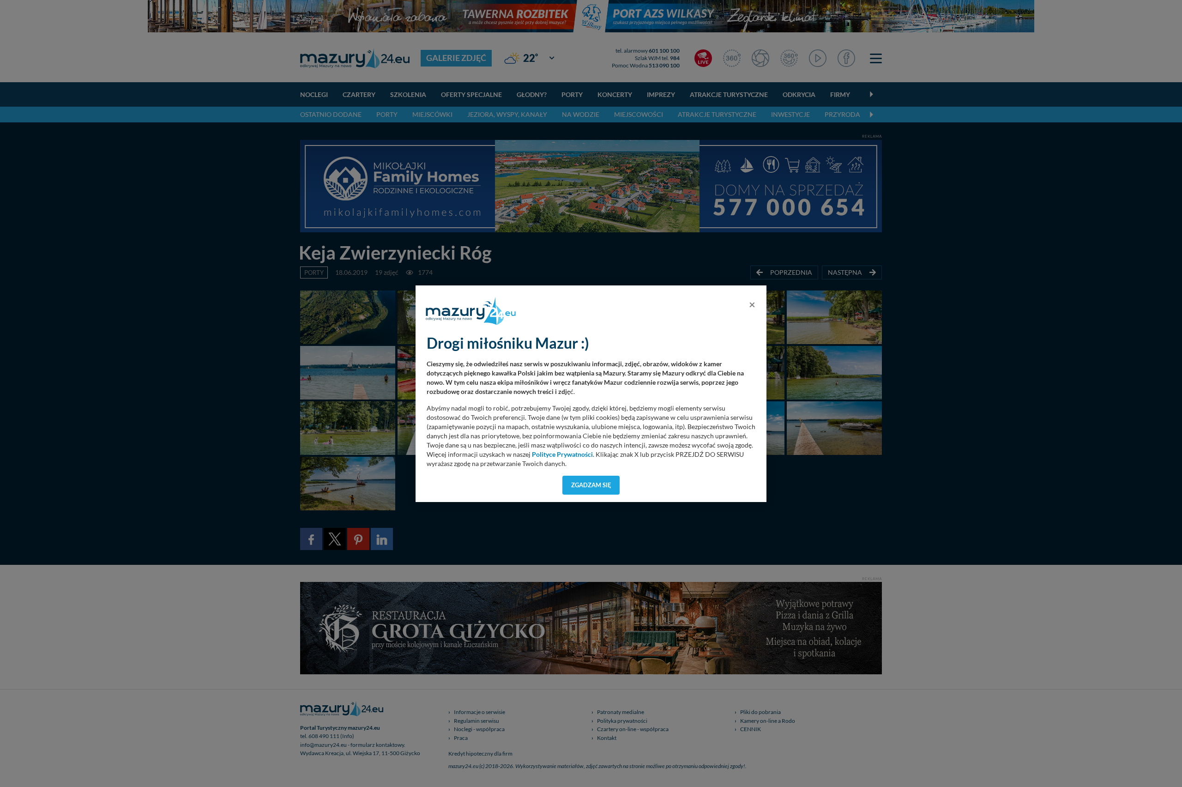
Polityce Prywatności (562, 454)
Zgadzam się (591, 485)
